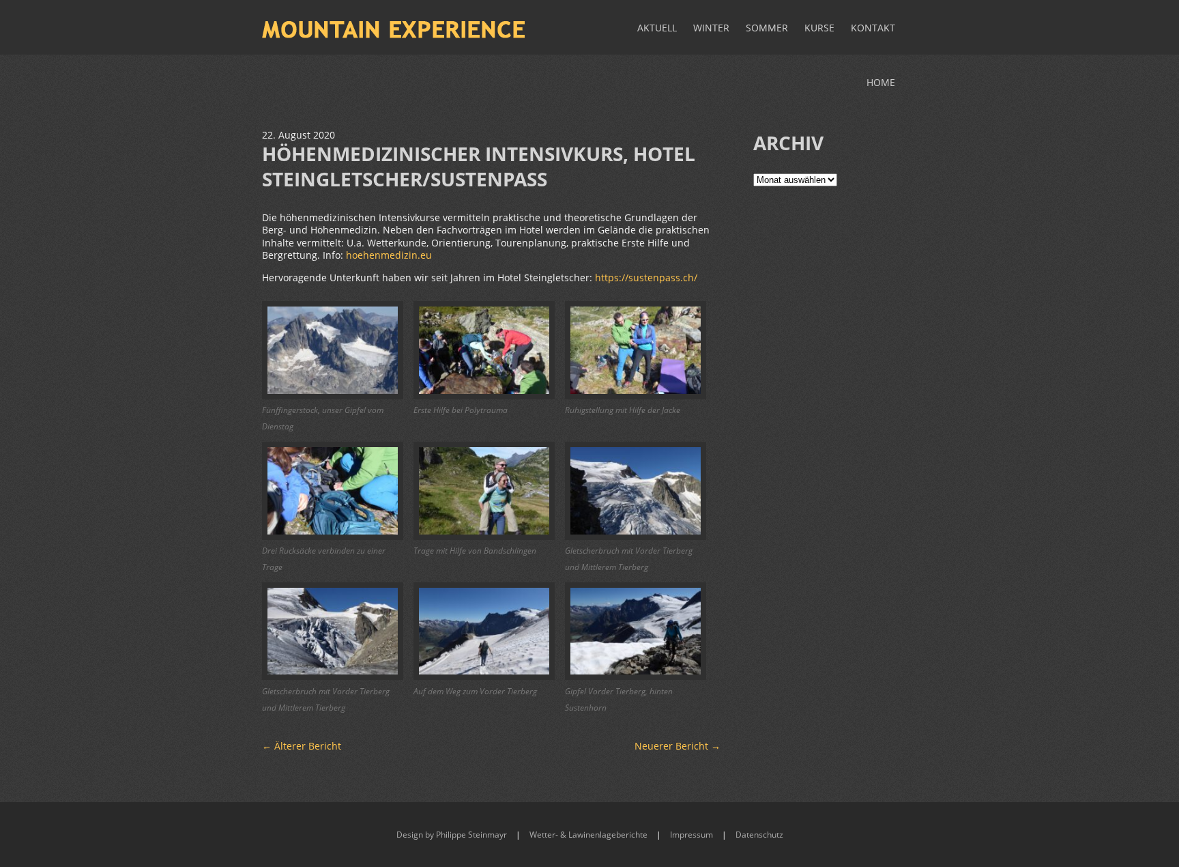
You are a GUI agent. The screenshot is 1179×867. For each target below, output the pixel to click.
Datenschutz (759, 834)
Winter (711, 27)
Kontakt (873, 27)
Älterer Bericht (301, 745)
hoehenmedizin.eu (389, 254)
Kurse (819, 27)
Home (881, 82)
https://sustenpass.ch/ (646, 277)
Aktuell (657, 27)
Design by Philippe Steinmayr (451, 834)
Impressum (691, 834)
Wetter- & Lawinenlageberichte (588, 834)
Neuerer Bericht (677, 745)
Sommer (767, 27)
